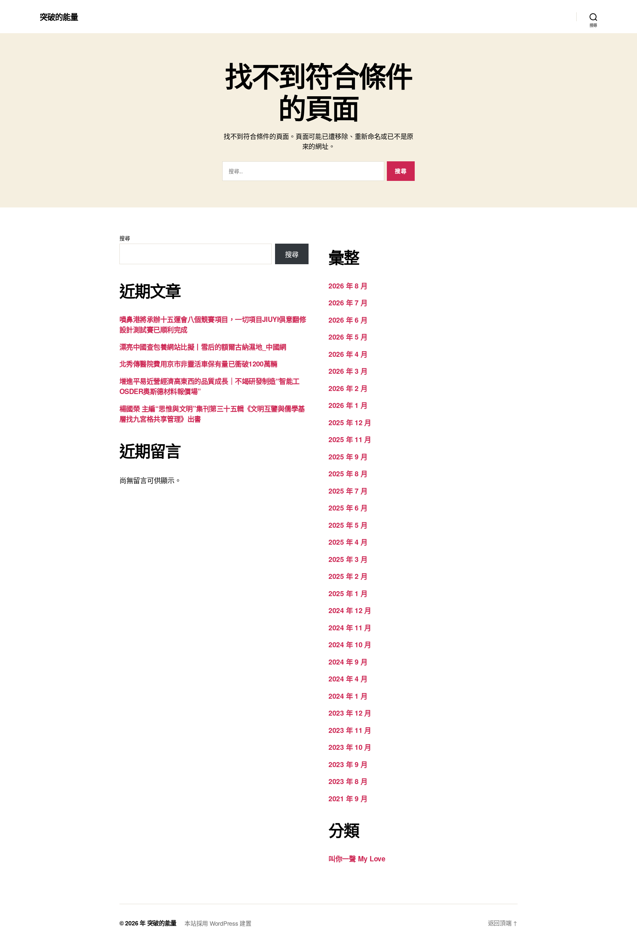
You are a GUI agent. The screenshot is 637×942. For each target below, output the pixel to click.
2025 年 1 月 (347, 593)
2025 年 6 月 (347, 507)
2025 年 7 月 (347, 491)
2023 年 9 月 (347, 764)
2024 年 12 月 (349, 610)
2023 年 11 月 (349, 730)
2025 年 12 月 (349, 422)
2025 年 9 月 (347, 456)
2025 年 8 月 (347, 473)
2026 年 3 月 (347, 371)
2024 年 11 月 (349, 627)
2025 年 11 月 (349, 439)
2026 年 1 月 (347, 405)
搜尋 (124, 238)
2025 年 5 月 (347, 525)
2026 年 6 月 (347, 320)
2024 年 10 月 (349, 644)
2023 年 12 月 (349, 713)
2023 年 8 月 (347, 781)
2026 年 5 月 (347, 337)
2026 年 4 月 (347, 354)
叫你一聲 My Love (357, 858)
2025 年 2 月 (347, 576)
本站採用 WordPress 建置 (217, 923)
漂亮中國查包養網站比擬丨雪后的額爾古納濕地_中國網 (202, 347)
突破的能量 (59, 17)
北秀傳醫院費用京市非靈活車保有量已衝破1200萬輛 (198, 363)
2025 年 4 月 (347, 542)
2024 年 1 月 (347, 696)
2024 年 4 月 (347, 678)
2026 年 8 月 (347, 285)
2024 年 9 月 (347, 662)
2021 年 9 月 (347, 798)
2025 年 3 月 (347, 559)
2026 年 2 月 (347, 388)
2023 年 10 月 (349, 747)
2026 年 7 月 (347, 302)
